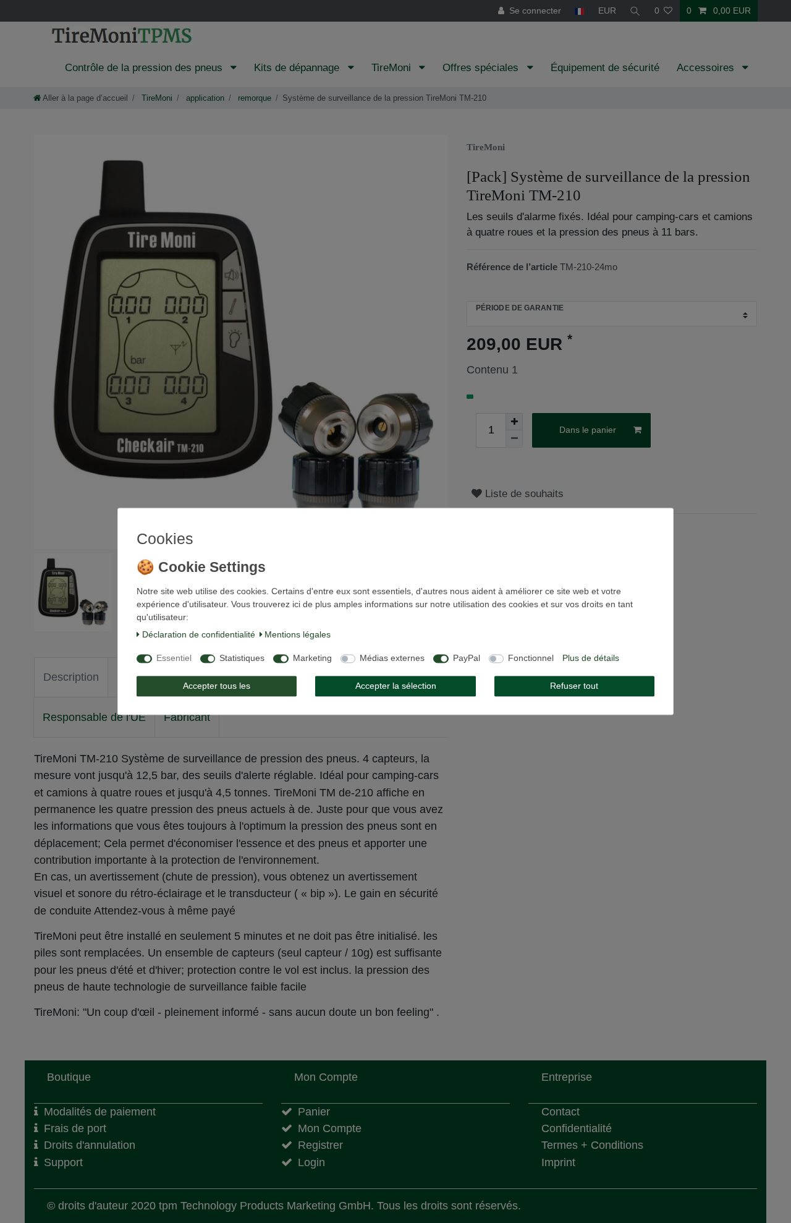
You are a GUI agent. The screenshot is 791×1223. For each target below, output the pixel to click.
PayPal (466, 658)
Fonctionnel (531, 658)
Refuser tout (574, 686)
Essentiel (174, 658)
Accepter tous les (216, 686)
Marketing (312, 658)
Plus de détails (590, 658)
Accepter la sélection (395, 686)
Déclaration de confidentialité (198, 634)
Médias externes (392, 658)
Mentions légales (297, 634)
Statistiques (241, 658)
